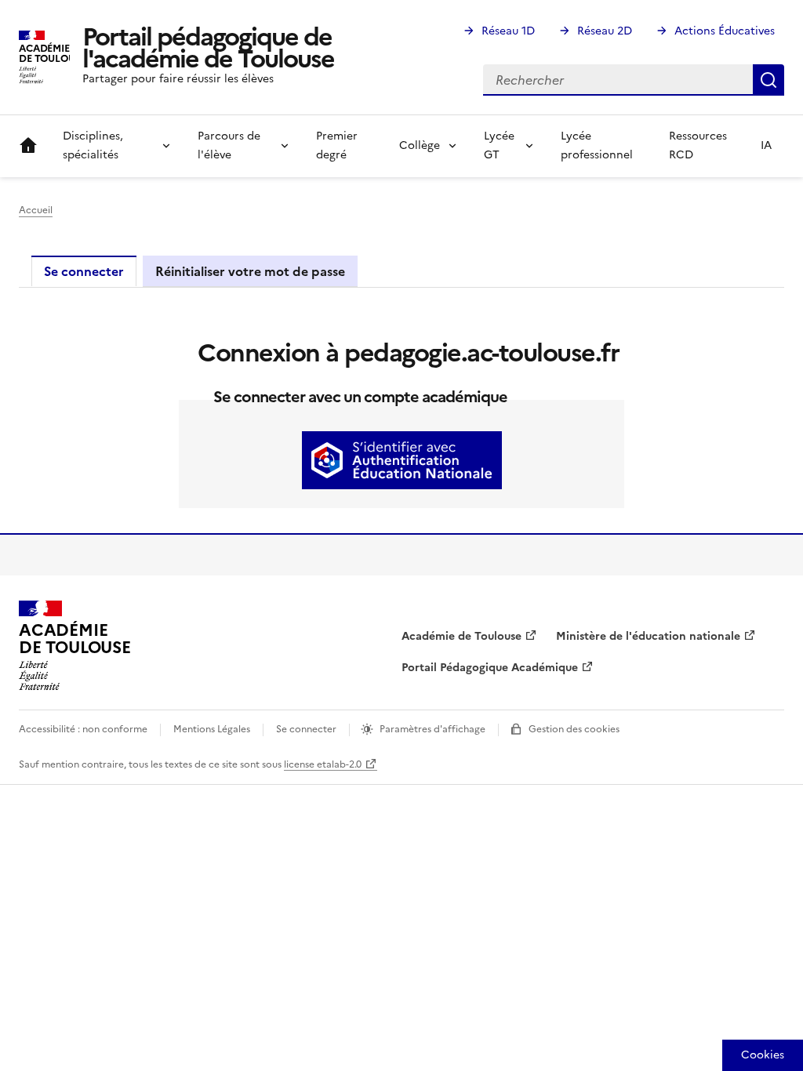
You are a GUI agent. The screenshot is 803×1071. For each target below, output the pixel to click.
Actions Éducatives (724, 31)
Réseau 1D (508, 31)
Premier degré (337, 145)
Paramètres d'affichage (432, 729)
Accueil (28, 145)
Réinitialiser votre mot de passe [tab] (250, 271)
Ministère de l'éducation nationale (648, 636)
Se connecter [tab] (84, 271)
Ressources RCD (698, 145)
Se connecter (306, 729)
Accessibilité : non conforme (83, 729)
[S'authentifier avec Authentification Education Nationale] (402, 460)
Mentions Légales (211, 729)
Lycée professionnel (597, 145)
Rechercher (768, 80)
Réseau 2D (604, 31)
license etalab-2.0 (323, 764)
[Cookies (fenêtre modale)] (762, 1055)
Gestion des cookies (574, 729)
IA (766, 145)
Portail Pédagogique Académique (490, 667)
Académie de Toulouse (461, 636)
